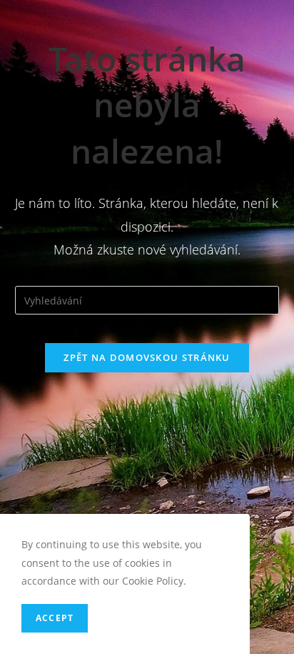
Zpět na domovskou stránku (147, 357)
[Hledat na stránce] (147, 299)
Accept (55, 618)
